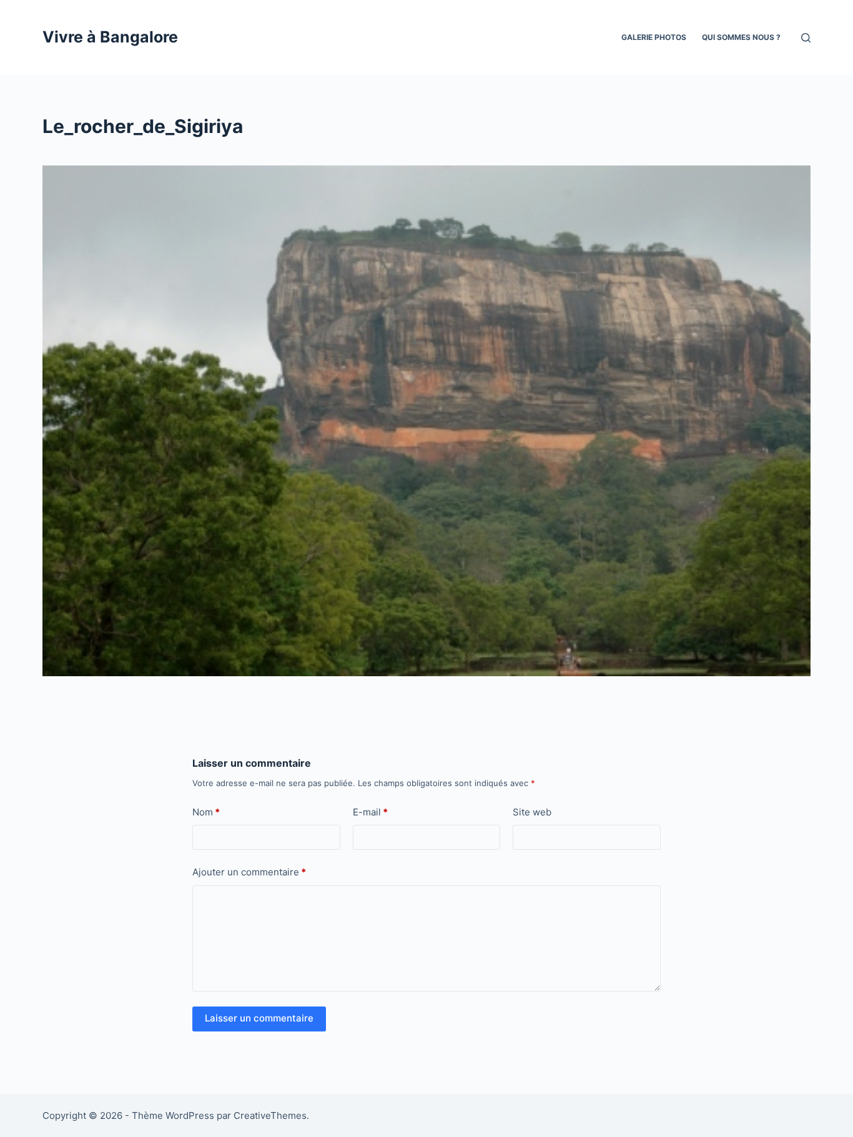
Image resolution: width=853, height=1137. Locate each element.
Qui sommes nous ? (741, 37)
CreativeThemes (270, 1115)
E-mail (370, 812)
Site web (532, 812)
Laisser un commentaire (259, 1018)
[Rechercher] (806, 37)
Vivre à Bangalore (110, 36)
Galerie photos (653, 37)
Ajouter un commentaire (249, 872)
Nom (206, 812)
